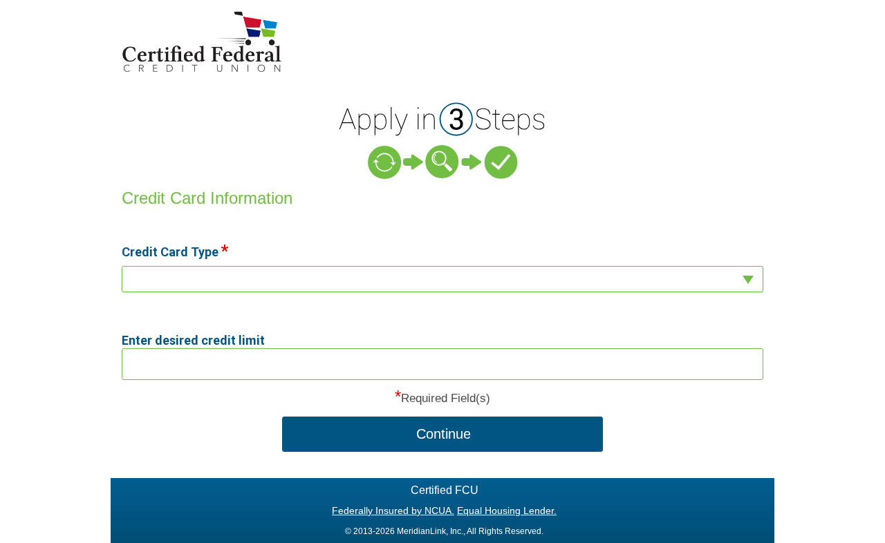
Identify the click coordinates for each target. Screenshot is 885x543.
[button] (442, 279)
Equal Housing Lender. (507, 510)
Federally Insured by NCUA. (393, 510)
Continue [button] (443, 433)
